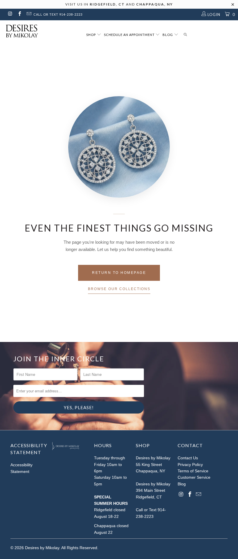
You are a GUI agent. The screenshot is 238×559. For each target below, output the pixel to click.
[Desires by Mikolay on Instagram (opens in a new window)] (9, 14)
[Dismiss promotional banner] (233, 6)
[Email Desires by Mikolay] (28, 14)
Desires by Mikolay (42, 547)
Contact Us (188, 458)
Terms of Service (193, 471)
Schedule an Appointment (130, 35)
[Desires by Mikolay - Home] (19, 31)
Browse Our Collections (119, 289)
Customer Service (194, 477)
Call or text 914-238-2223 (57, 14)
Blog (168, 35)
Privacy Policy (190, 464)
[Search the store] (185, 35)
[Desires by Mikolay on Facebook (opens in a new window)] (19, 14)
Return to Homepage (119, 273)
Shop (91, 35)
